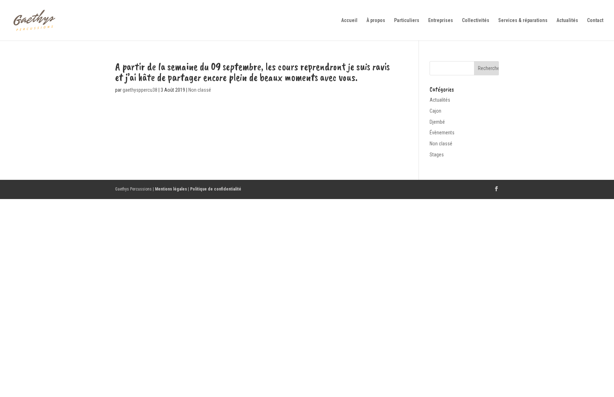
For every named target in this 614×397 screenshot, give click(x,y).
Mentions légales (171, 189)
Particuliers (406, 20)
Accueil (349, 20)
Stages (437, 154)
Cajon (435, 111)
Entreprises (440, 20)
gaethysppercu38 (140, 90)
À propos (375, 20)
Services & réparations (523, 20)
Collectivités (475, 20)
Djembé (437, 122)
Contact (595, 20)
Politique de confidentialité (215, 189)
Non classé (199, 90)
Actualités (567, 20)
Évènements (442, 132)
